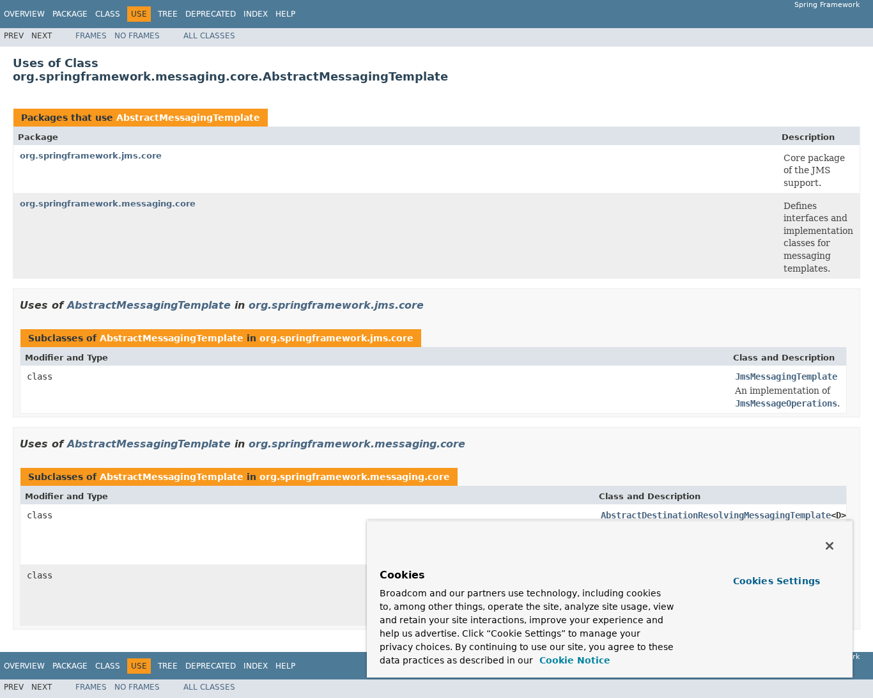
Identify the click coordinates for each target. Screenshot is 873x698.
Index (255, 14)
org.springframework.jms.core (91, 155)
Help (285, 14)
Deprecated (210, 14)
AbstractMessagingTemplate (188, 117)
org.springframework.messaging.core (108, 203)
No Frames (137, 35)
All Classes (209, 35)
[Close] (829, 546)
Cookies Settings (776, 581)
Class (107, 14)
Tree (168, 14)
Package (70, 14)
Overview (24, 14)
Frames (91, 35)
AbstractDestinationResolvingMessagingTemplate (716, 515)
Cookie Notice (573, 660)
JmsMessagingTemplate (786, 376)
